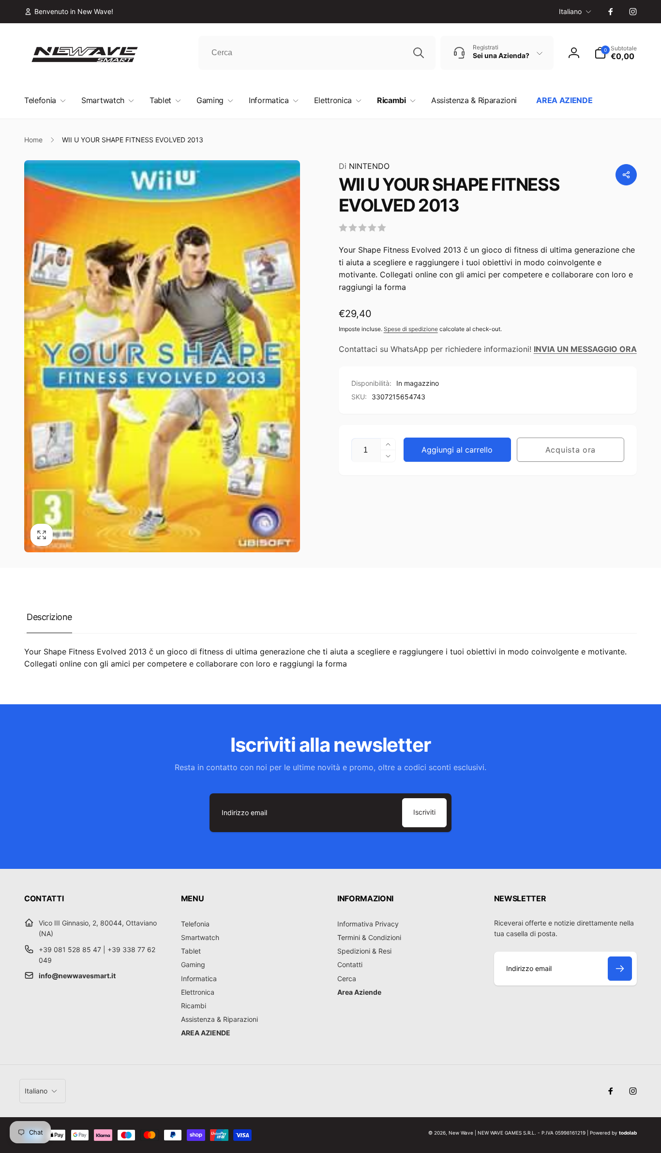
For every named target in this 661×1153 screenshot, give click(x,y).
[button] (615, 53)
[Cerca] (418, 52)
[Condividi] (626, 174)
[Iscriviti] (620, 968)
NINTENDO (364, 166)
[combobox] (317, 53)
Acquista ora (570, 450)
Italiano (570, 11)
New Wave (461, 1133)
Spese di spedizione (411, 329)
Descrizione (49, 617)
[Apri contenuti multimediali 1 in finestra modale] (162, 356)
